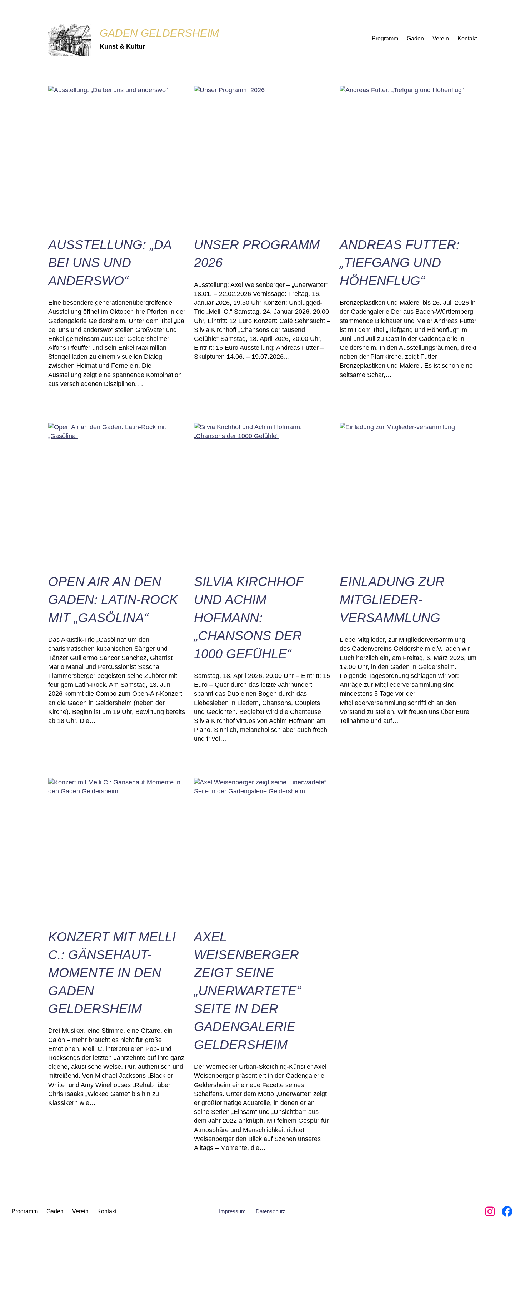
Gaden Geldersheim (159, 33)
